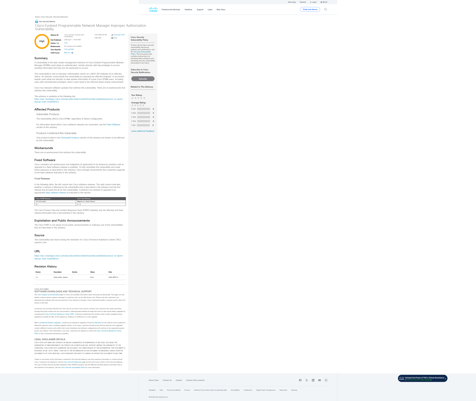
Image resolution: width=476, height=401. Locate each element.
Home (37, 17)
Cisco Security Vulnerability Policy (73, 367)
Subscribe (143, 79)
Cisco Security (46, 17)
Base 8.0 (67, 52)
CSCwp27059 (69, 49)
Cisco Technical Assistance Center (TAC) (59, 314)
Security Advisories (60, 17)
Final (65, 43)
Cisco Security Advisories (73, 362)
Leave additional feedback (142, 131)
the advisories (97, 323)
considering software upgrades (50, 323)
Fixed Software (113, 125)
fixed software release (56, 193)
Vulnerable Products (70, 138)
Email (115, 38)
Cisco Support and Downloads (48, 295)
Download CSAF (119, 35)
